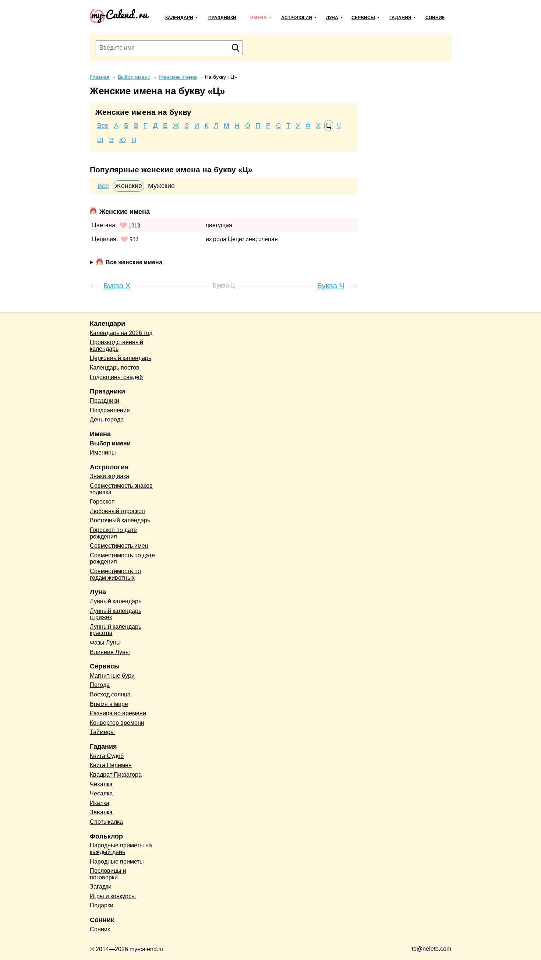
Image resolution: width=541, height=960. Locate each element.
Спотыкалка (106, 822)
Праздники (222, 17)
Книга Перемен (111, 765)
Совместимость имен (119, 546)
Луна (332, 17)
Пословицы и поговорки (108, 874)
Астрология (296, 17)
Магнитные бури (112, 676)
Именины (103, 452)
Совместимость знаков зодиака (121, 489)
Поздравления (110, 410)
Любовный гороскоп (117, 511)
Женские (128, 186)
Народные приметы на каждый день (121, 848)
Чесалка (101, 793)
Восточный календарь (120, 520)
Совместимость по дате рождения (122, 558)
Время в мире (109, 704)
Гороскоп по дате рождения (113, 533)
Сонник (435, 17)
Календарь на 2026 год (121, 333)
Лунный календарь (115, 601)
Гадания (400, 17)
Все (103, 125)
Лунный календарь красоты (115, 630)
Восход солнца (110, 694)
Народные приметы (117, 861)
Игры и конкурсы (113, 896)
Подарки (101, 905)
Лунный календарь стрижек (115, 614)
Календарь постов (114, 367)
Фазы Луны (105, 642)
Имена (258, 17)
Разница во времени (118, 713)
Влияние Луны (110, 652)
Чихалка (101, 784)
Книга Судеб (107, 756)
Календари (179, 17)
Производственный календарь (116, 345)
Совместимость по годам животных (115, 574)
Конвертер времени (117, 723)
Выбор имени (110, 443)
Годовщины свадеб (116, 377)
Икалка (99, 803)
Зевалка (101, 812)
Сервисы (363, 17)
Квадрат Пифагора (116, 775)
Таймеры (102, 732)
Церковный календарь (120, 358)
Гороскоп (102, 501)
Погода (100, 685)
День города (107, 419)
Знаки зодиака (109, 476)
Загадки (101, 886)
